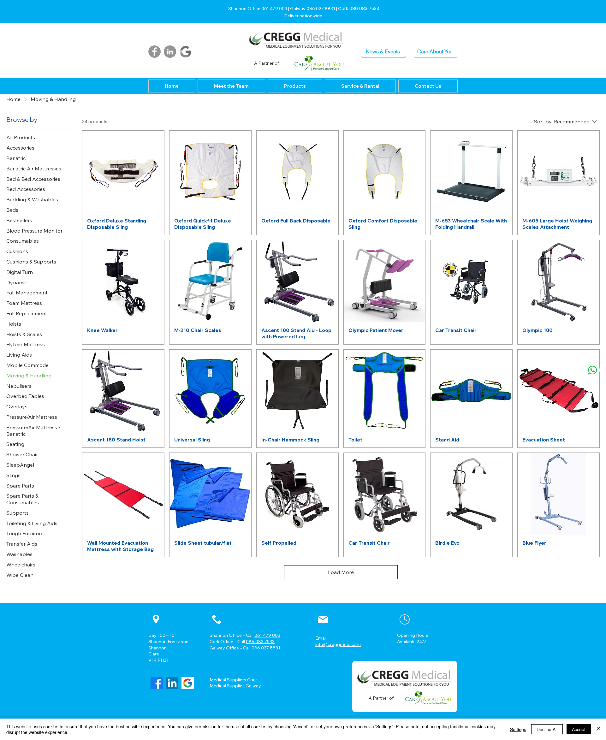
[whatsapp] (592, 370)
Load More (341, 572)
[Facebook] (154, 51)
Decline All (547, 729)
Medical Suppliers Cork (233, 680)
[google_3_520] (187, 683)
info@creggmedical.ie (338, 644)
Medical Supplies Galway (235, 686)
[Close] (598, 729)
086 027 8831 (266, 648)
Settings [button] (518, 729)
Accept (578, 729)
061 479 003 (267, 635)
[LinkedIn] (170, 51)
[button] (295, 86)
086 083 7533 (260, 641)
